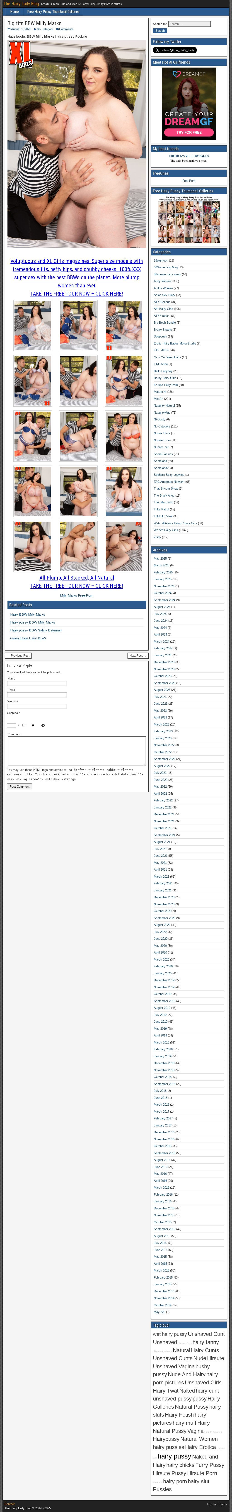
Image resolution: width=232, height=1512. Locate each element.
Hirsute (215, 1358)
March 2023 (161, 724)
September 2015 (164, 1229)
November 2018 (164, 1070)
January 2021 (163, 890)
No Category (45, 29)
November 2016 (164, 1139)
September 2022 (164, 759)
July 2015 (160, 1243)
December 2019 (164, 980)
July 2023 (160, 697)
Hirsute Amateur (213, 1432)
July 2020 (160, 932)
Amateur (157, 1482)
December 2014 (164, 1291)
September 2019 (164, 1001)
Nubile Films (162, 433)
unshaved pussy (172, 1399)
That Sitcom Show (166, 488)
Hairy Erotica (200, 1447)
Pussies (162, 1489)
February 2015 (163, 1277)
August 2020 (162, 925)
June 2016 (160, 1167)
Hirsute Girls (185, 1343)
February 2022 (163, 800)
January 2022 (163, 807)
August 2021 (162, 842)
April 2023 (160, 717)
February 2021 (163, 883)
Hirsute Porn (202, 1473)
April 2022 (160, 793)
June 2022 (160, 779)
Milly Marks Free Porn (76, 595)
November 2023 (164, 669)
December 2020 (164, 897)
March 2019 (161, 1042)
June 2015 (160, 1250)
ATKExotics (161, 316)
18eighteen (161, 260)
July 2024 (160, 614)
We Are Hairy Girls (166, 530)
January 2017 (163, 1125)
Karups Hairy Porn (166, 385)
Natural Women (199, 1439)
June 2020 (160, 938)
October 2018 (163, 1077)
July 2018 (160, 1090)
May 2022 (160, 786)
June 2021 (160, 855)
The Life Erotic (163, 502)
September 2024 (164, 600)
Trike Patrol (161, 509)
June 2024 (160, 620)
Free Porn (188, 180)
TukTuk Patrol (163, 516)
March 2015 (161, 1270)
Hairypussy (166, 1439)
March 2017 (161, 1111)
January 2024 (163, 655)
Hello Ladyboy (163, 371)
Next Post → (138, 655)
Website (12, 701)
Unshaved (165, 1342)
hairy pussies (168, 1447)
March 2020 (161, 959)
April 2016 (160, 1180)
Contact (10, 1504)
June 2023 (160, 703)
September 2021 (164, 835)
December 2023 (164, 662)
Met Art (158, 398)
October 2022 (163, 752)
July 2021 (160, 849)
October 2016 (163, 1146)
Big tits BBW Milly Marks (34, 23)
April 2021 (160, 869)
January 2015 (163, 1284)
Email (11, 690)
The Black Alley (164, 495)
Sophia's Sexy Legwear (169, 474)
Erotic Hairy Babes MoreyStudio (175, 343)
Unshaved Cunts (173, 1358)
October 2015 (163, 1222)
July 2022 (160, 772)
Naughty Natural (164, 405)
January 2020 (163, 973)
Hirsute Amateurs (162, 1351)
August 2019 (162, 1008)
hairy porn (175, 1481)
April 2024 (160, 634)
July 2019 (160, 1015)
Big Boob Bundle (165, 322)
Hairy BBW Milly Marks (27, 614)
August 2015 (162, 1236)
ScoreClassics (163, 454)
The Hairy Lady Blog (21, 3)
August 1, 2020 (21, 29)
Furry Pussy (209, 1465)
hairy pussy (174, 1456)
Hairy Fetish (179, 1415)
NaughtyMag (162, 412)
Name (11, 678)
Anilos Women (163, 288)
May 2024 (160, 627)
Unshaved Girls (203, 1383)
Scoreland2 (161, 468)
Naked (187, 1391)
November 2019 (164, 987)
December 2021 (164, 814)
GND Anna (161, 364)
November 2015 (164, 1215)
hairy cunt (207, 1391)
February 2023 (163, 731)
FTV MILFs (161, 350)
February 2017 (163, 1118)
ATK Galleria (162, 302)
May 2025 (160, 558)
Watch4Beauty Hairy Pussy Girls (175, 523)
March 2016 (161, 1187)
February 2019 (163, 1049)
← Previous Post (18, 655)
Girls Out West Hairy (167, 357)
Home (14, 12)
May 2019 (160, 1028)
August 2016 (162, 1160)
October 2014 (163, 1305)
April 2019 (160, 1035)
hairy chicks (180, 1465)
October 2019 (163, 994)
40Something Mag (166, 267)
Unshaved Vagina (174, 1366)
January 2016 (163, 1201)
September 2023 (164, 683)
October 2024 (163, 593)
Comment (14, 734)
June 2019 (160, 1021)
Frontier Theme (217, 1504)
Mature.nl (160, 391)
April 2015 (160, 1263)
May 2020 (160, 945)
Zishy (157, 537)
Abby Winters (163, 281)
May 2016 (160, 1173)
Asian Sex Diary (164, 295)
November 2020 (164, 904)
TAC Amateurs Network (169, 481)
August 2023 (162, 690)
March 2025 (161, 565)
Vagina (195, 1431)
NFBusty (159, 419)
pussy (200, 1399)
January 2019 (163, 1056)
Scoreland (160, 461)
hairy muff (184, 1423)
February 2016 (163, 1194)
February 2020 (163, 966)
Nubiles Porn (162, 440)
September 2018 (164, 1084)
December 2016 (164, 1132)
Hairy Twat (166, 1391)
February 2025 (163, 572)
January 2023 (163, 738)
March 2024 (161, 641)
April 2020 (160, 952)
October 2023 (163, 676)
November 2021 (164, 821)
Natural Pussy (191, 1407)
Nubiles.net (161, 447)
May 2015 (160, 1256)
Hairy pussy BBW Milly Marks (32, 622)
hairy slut (198, 1481)
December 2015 (164, 1208)
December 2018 (164, 1063)
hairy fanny (206, 1342)
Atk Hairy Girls (163, 309)
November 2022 (164, 745)
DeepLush (160, 336)
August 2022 (162, 766)
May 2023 (160, 710)
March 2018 (161, 1104)
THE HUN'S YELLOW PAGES (189, 156)
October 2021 (163, 828)
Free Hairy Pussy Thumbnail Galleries (53, 12)
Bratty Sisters (163, 329)
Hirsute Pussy (169, 1473)
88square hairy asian (167, 274)
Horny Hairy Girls (165, 378)
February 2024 (163, 648)
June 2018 (160, 1097)
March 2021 (161, 876)
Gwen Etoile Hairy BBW (28, 638)
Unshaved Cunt (206, 1334)
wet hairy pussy (170, 1334)
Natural (181, 1350)
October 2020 (163, 911)
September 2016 (164, 1153)
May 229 (159, 1312)
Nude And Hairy (186, 1374)
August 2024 (162, 607)
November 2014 (164, 1298)
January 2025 (163, 579)
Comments (66, 29)
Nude (199, 1358)
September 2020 (164, 918)
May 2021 (160, 862)
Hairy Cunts (205, 1350)
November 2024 (164, 586)
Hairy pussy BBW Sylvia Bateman (36, 630)
